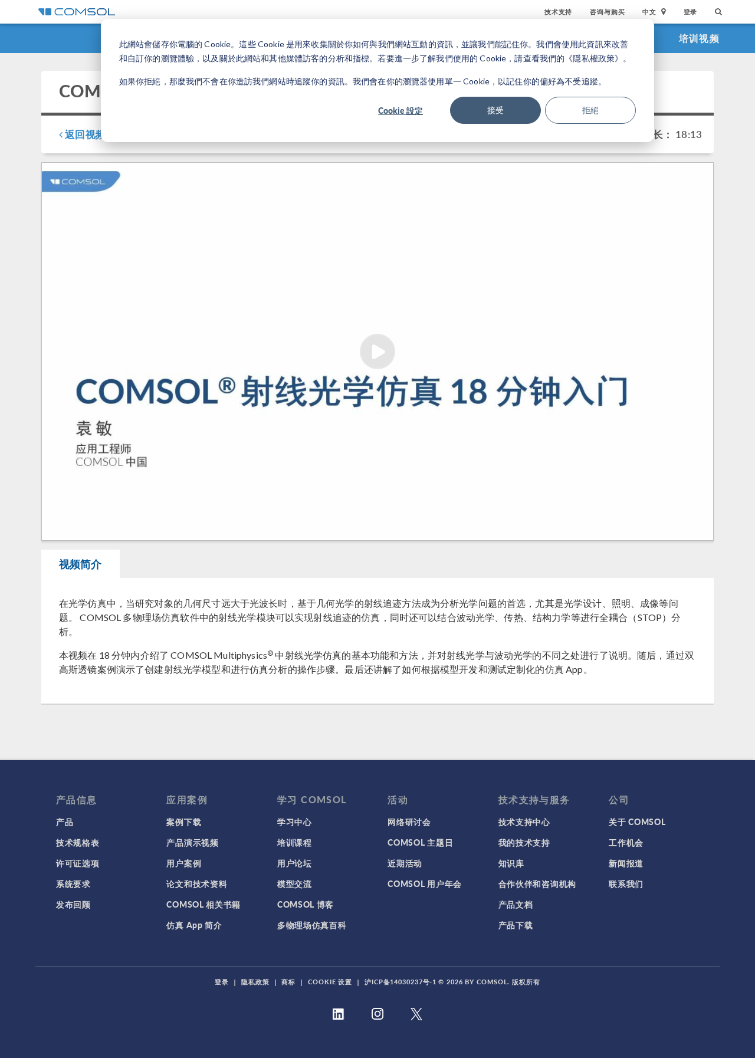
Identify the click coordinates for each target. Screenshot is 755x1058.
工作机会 (626, 842)
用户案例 (183, 863)
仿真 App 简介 (194, 925)
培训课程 (294, 842)
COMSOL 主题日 (420, 842)
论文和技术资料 (196, 883)
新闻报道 (626, 863)
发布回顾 (73, 904)
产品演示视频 (192, 842)
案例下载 (183, 821)
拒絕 (590, 110)
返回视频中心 (94, 134)
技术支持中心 (524, 821)
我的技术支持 (524, 842)
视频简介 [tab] (80, 563)
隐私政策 (255, 981)
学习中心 (294, 821)
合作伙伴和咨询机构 (537, 883)
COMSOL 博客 (305, 904)
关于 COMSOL (637, 821)
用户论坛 (294, 863)
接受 (495, 110)
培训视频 (699, 38)
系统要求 (73, 883)
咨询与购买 (607, 11)
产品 (64, 821)
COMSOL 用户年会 (425, 883)
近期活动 (405, 863)
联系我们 (626, 883)
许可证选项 (78, 863)
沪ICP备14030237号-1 (400, 981)
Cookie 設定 (400, 110)
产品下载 (515, 925)
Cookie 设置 (330, 981)
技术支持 (558, 11)
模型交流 (294, 883)
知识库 (511, 863)
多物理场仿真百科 (312, 925)
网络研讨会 (409, 821)
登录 (691, 11)
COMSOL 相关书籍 (203, 904)
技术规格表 (78, 842)
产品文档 (515, 904)
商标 (288, 981)
